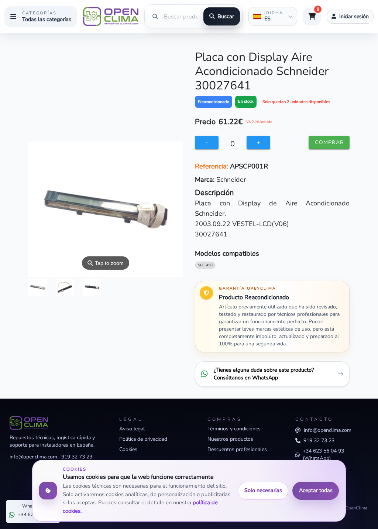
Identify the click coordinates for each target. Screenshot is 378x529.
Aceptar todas (316, 490)
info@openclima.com (33, 456)
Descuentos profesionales (237, 449)
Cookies (128, 449)
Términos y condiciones (234, 428)
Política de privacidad (143, 439)
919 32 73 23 (76, 456)
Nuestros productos (230, 439)
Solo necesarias (263, 490)
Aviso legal (132, 428)
